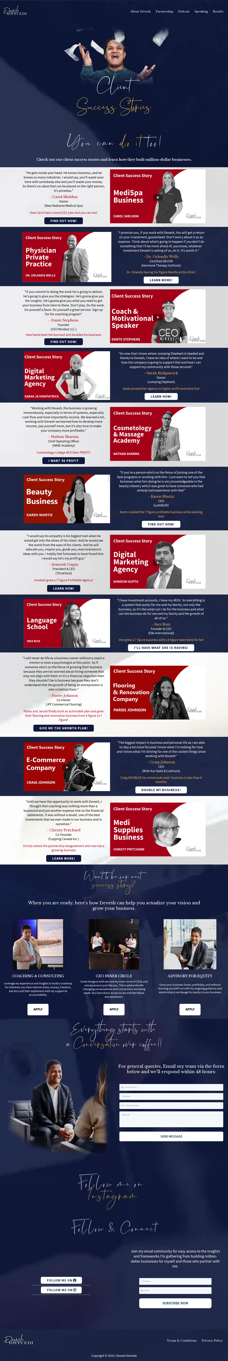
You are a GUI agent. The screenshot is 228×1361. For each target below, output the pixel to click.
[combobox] (123, 1105)
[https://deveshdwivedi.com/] (15, 11)
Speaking (201, 11)
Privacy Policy (212, 1340)
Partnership (164, 11)
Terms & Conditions (182, 1340)
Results (218, 11)
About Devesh (140, 11)
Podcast (184, 11)
